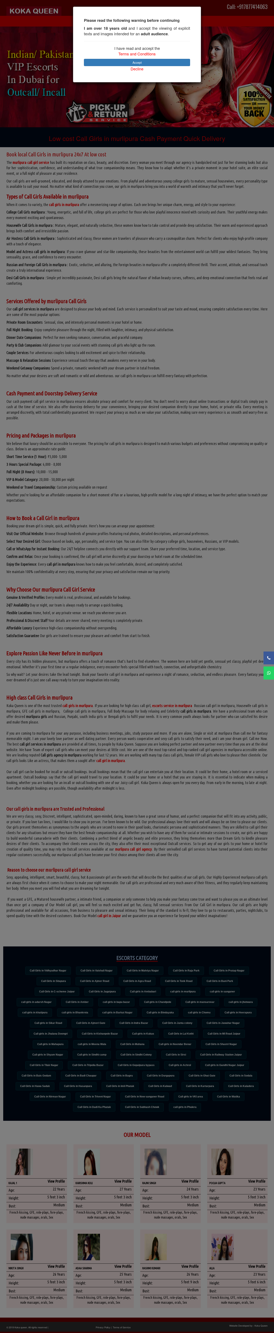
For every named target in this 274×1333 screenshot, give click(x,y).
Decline (137, 68)
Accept (137, 62)
